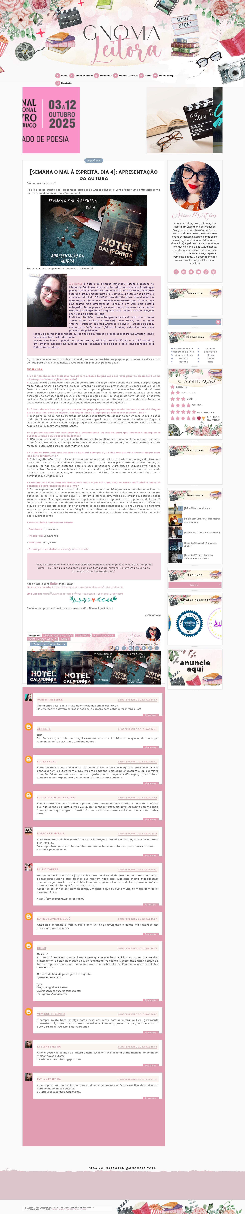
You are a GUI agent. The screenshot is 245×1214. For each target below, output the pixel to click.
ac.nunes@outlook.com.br (73, 549)
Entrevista (82, 635)
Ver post (28, 124)
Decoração (210, 351)
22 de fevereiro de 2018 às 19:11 (137, 761)
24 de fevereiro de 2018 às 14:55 (137, 948)
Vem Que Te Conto (51, 1013)
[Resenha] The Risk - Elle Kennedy (202, 532)
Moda (148, 75)
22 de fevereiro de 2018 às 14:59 (137, 699)
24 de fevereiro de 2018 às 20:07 (137, 1014)
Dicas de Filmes (183, 355)
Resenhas (105, 75)
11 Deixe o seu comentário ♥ (48, 644)
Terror (65, 639)
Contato (66, 83)
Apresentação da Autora (57, 635)
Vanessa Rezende (50, 699)
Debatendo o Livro (183, 351)
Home (64, 75)
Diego (41, 947)
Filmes (210, 355)
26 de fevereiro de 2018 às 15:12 (137, 1046)
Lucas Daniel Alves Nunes (56, 797)
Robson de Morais (50, 833)
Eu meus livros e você (53, 918)
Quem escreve (83, 75)
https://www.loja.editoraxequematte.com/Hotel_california (88, 587)
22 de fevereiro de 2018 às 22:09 (137, 797)
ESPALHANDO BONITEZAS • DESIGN (69, 1209)
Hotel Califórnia (103, 635)
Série (210, 361)
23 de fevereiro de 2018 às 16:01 (137, 869)
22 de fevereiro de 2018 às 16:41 (137, 729)
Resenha (183, 361)
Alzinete (44, 728)
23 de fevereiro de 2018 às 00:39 (137, 833)
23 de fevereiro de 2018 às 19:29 (137, 919)
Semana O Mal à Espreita (42, 639)
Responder (150, 715)
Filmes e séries (128, 75)
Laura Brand (46, 761)
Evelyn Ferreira (49, 1046)
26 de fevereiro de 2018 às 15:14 (137, 1079)
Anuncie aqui (166, 75)
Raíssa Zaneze (47, 869)
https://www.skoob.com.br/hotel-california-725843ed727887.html (83, 593)
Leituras (183, 358)
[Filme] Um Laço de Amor (197, 508)
